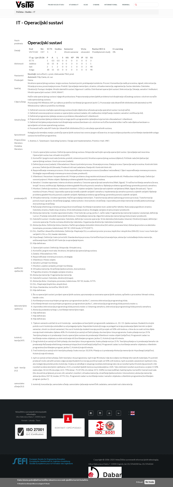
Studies (28, 12)
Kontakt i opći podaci (68, 427)
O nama (96, 5)
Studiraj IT (74, 5)
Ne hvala (150, 482)
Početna (19, 12)
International (110, 5)
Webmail (126, 5)
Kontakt (25, 420)
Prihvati (139, 482)
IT (34, 12)
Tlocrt (38, 420)
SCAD (86, 5)
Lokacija (32, 420)
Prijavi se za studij (56, 5)
